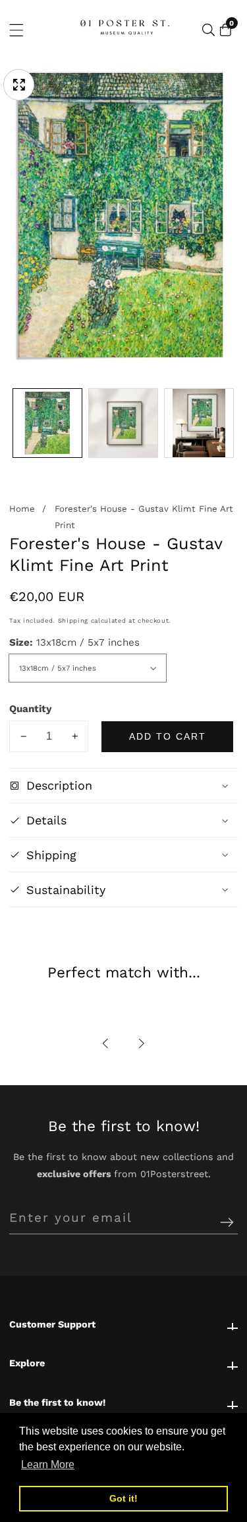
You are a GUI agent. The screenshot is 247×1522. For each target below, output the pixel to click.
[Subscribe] (227, 1223)
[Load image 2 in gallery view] (123, 423)
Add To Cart (167, 736)
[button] (105, 1043)
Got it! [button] (123, 1498)
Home (22, 509)
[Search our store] (208, 29)
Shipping (73, 620)
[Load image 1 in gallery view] (47, 423)
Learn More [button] (47, 1464)
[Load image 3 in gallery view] (199, 423)
